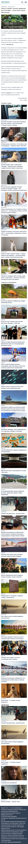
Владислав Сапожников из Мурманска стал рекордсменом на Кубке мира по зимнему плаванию (13, 679)
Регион (2, 384)
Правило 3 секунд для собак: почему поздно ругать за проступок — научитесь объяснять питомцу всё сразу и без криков (13, 277)
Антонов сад (9, 44)
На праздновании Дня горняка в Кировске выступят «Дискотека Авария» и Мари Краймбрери (12, 492)
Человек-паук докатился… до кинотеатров (13, 513)
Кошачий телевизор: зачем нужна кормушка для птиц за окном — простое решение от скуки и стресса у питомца (13, 123)
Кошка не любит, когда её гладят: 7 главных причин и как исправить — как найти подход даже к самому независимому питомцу (13, 255)
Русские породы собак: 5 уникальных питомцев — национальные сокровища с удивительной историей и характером (12, 166)
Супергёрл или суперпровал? (9, 783)
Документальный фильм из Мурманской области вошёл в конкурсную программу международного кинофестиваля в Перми (12, 534)
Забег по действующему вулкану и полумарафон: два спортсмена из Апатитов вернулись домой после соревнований (13, 366)
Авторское (3, 511)
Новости (3, 299)
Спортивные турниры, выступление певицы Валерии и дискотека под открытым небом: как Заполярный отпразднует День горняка (13, 408)
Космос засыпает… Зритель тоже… (10, 801)
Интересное (4, 6)
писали (8, 93)
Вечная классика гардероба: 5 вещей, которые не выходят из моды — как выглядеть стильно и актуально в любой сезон (14, 188)
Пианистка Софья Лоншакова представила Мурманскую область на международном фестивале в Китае (13, 343)
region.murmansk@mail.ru (14, 842)
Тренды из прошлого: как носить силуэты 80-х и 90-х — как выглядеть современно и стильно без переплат (13, 233)
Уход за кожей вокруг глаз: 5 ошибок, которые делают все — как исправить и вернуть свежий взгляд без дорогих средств (14, 210)
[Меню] (26, 2)
